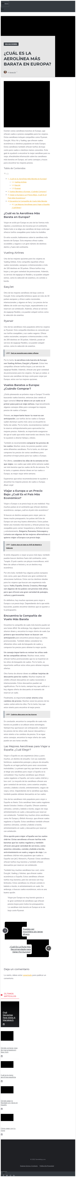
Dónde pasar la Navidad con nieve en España (9, 1103)
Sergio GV (13, 72)
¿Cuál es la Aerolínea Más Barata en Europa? (28, 179)
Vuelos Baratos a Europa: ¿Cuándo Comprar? (28, 191)
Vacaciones (11, 44)
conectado (27, 975)
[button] (6, 174)
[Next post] (49, 948)
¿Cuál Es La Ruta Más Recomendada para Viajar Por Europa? (20, 949)
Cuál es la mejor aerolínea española (8, 1076)
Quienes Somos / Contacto (29, 1166)
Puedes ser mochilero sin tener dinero (33, 931)
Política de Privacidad (47, 1166)
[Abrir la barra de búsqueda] (2, 9)
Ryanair (18, 188)
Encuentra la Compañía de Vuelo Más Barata (28, 201)
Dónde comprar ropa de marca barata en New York (9, 1050)
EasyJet (17, 185)
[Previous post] (5, 930)
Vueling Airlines (21, 182)
